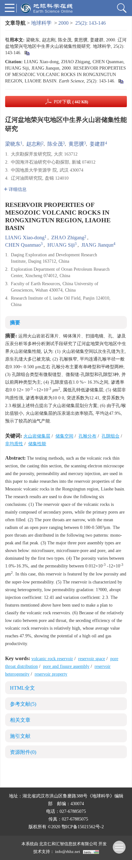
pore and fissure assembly (66, 666)
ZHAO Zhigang (67, 237)
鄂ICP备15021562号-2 (83, 826)
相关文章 (20, 720)
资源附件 (23, 752)
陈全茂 (55, 144)
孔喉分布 (87, 436)
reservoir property (51, 674)
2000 (63, 23)
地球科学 (41, 23)
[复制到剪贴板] (27, 52)
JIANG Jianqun (97, 245)
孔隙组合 (111, 436)
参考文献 (23, 704)
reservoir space (91, 658)
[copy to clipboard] (121, 81)
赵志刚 (34, 144)
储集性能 (37, 443)
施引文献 (20, 736)
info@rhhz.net (67, 851)
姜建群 (97, 144)
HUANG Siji (61, 245)
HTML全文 (22, 688)
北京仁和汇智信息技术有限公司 (68, 843)
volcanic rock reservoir (52, 658)
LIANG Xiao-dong (25, 237)
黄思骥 (76, 144)
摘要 (15, 322)
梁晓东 (13, 144)
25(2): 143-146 (90, 23)
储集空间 (64, 436)
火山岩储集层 (36, 436)
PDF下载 (71, 101)
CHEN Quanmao (23, 245)
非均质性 (14, 443)
